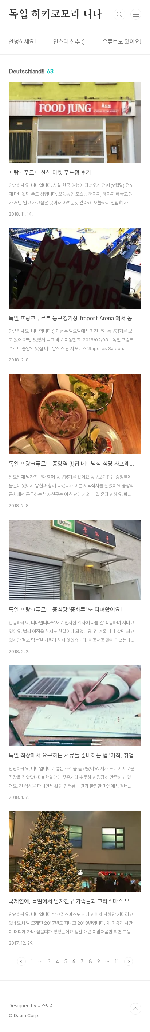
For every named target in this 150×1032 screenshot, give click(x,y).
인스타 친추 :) (69, 41)
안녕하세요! (22, 41)
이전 (21, 961)
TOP (135, 1009)
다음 (128, 961)
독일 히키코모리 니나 (55, 14)
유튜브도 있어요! (122, 41)
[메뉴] (135, 14)
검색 (119, 14)
